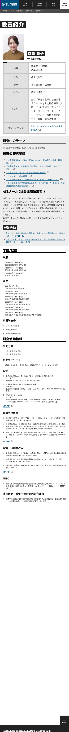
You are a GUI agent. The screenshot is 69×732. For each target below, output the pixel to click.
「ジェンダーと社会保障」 (17, 176)
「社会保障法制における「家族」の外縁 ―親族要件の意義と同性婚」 (34, 161)
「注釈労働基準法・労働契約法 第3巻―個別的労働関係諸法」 (32, 179)
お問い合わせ (39, 4)
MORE (6, 406)
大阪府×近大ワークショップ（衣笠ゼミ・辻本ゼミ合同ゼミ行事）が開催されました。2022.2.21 (35, 240)
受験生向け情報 (65, 4)
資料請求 (53, 4)
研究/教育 (19, 11)
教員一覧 (29, 11)
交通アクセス (26, 4)
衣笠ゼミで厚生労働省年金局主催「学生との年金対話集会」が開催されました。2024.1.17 (35, 234)
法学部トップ (7, 11)
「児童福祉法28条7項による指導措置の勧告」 (26, 172)
